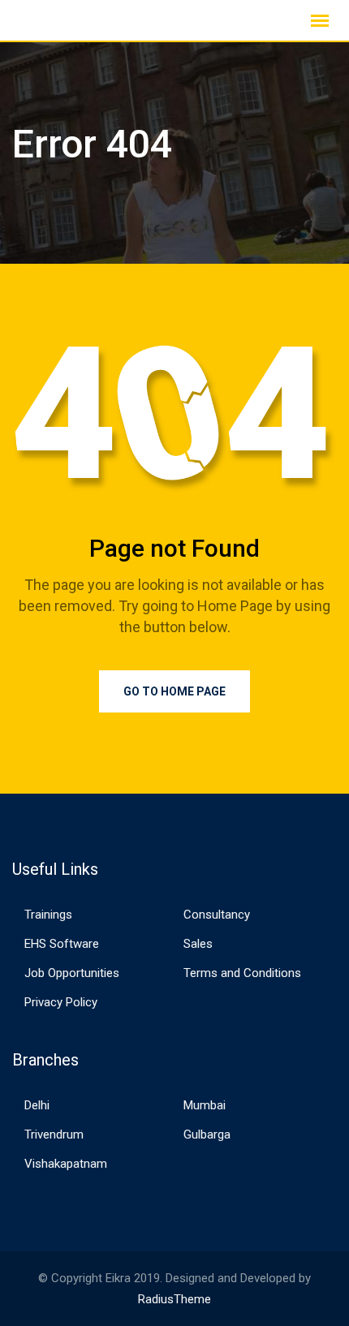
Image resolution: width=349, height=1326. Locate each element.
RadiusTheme (174, 1299)
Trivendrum (54, 1134)
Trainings (48, 914)
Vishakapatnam (65, 1163)
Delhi (37, 1105)
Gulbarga (207, 1134)
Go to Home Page (174, 691)
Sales (198, 943)
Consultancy (216, 914)
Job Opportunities (71, 973)
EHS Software (61, 943)
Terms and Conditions (242, 973)
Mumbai (204, 1105)
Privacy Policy (60, 1002)
